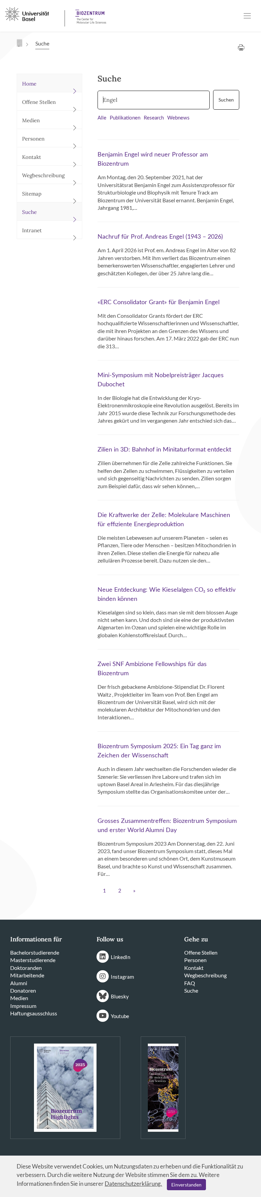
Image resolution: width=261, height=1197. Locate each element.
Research (154, 118)
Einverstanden (186, 1184)
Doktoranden (26, 967)
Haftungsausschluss (33, 1013)
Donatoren (23, 990)
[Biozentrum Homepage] (88, 14)
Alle (102, 118)
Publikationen (125, 118)
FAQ (189, 983)
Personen (195, 960)
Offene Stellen (201, 952)
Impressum (23, 1005)
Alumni (18, 983)
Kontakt (194, 967)
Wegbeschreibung (205, 975)
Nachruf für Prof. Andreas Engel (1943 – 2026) (160, 237)
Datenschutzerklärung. (133, 1183)
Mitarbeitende (27, 975)
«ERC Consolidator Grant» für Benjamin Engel (159, 302)
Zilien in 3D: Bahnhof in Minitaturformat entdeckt (164, 450)
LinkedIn (120, 957)
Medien (19, 998)
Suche (191, 990)
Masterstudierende (32, 960)
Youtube (120, 1016)
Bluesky (120, 996)
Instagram (122, 977)
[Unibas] (34, 13)
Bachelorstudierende (34, 952)
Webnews (178, 118)
